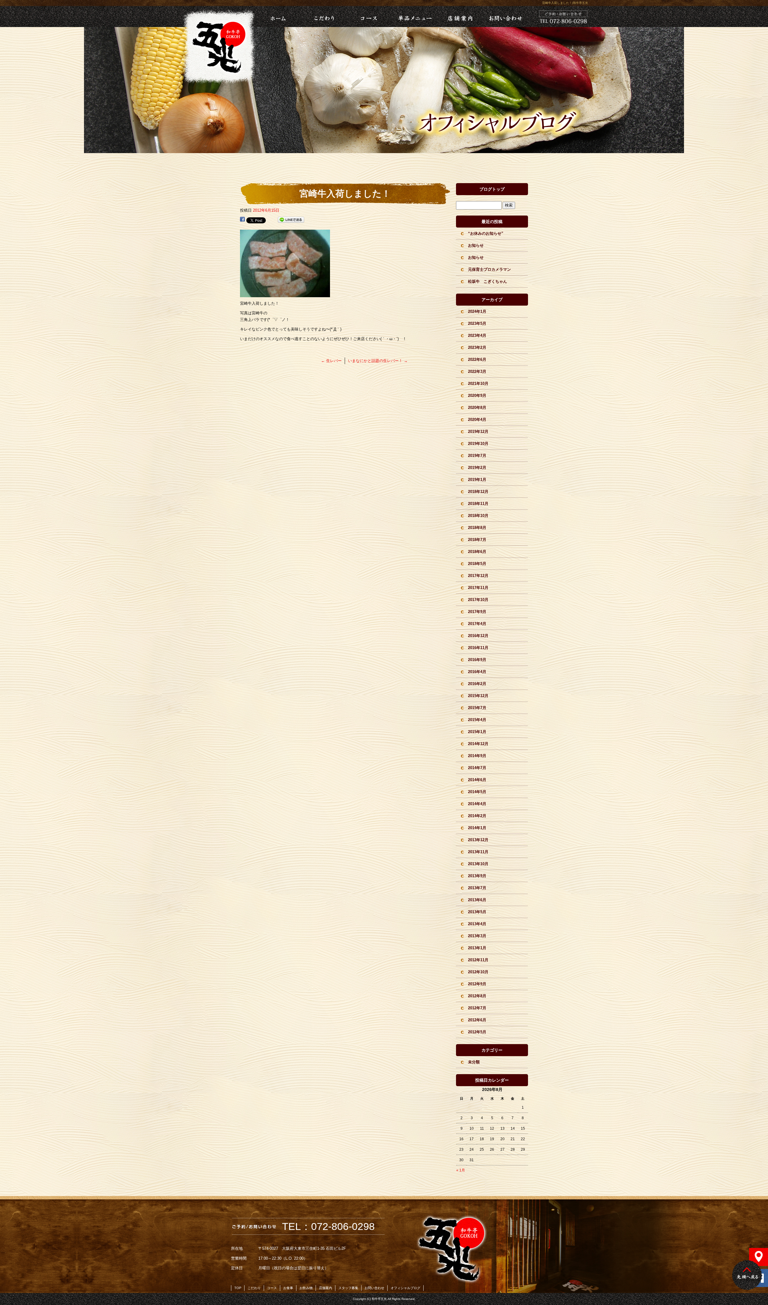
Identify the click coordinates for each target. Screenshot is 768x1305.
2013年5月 (477, 912)
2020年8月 (477, 407)
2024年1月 (477, 311)
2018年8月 (477, 527)
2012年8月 (477, 996)
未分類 (474, 1062)
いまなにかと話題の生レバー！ (378, 360)
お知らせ (476, 245)
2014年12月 (478, 744)
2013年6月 (477, 900)
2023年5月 (477, 323)
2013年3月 (477, 936)
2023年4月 (477, 335)
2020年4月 (477, 419)
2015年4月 (477, 719)
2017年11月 (478, 587)
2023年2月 (477, 347)
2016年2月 (477, 683)
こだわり (323, 16)
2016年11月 (478, 647)
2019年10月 (478, 443)
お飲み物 (306, 1288)
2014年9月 (477, 756)
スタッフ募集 (348, 1288)
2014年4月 (477, 804)
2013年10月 (478, 864)
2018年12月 (478, 491)
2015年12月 (478, 695)
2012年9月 (477, 984)
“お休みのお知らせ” (485, 233)
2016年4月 (477, 671)
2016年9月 (477, 659)
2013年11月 (478, 852)
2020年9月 (477, 395)
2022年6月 (477, 359)
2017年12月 (478, 575)
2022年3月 (477, 371)
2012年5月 (477, 1032)
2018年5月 (477, 563)
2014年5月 (477, 792)
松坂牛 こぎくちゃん (487, 281)
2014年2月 (477, 816)
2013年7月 (477, 888)
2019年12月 (478, 431)
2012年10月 (478, 972)
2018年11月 (478, 503)
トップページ (270, 16)
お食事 (288, 1288)
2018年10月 (478, 515)
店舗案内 (459, 16)
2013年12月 (478, 840)
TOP (237, 1288)
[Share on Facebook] (242, 220)
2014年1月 (477, 828)
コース (368, 16)
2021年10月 (478, 383)
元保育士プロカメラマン (489, 269)
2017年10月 (478, 599)
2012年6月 (477, 1020)
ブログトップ (492, 189)
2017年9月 (477, 611)
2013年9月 (477, 876)
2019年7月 (477, 455)
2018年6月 (477, 551)
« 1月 (460, 1170)
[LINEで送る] (291, 220)
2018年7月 (477, 539)
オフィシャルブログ (405, 1288)
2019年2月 (477, 467)
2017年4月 (477, 623)
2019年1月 (477, 479)
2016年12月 (478, 635)
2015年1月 (477, 732)
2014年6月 (477, 780)
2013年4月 (477, 924)
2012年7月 (477, 1008)
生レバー (331, 360)
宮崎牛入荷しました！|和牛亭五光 (565, 3)
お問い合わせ (505, 16)
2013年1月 (477, 948)
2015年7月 (477, 707)
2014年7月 (477, 768)
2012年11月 (478, 960)
